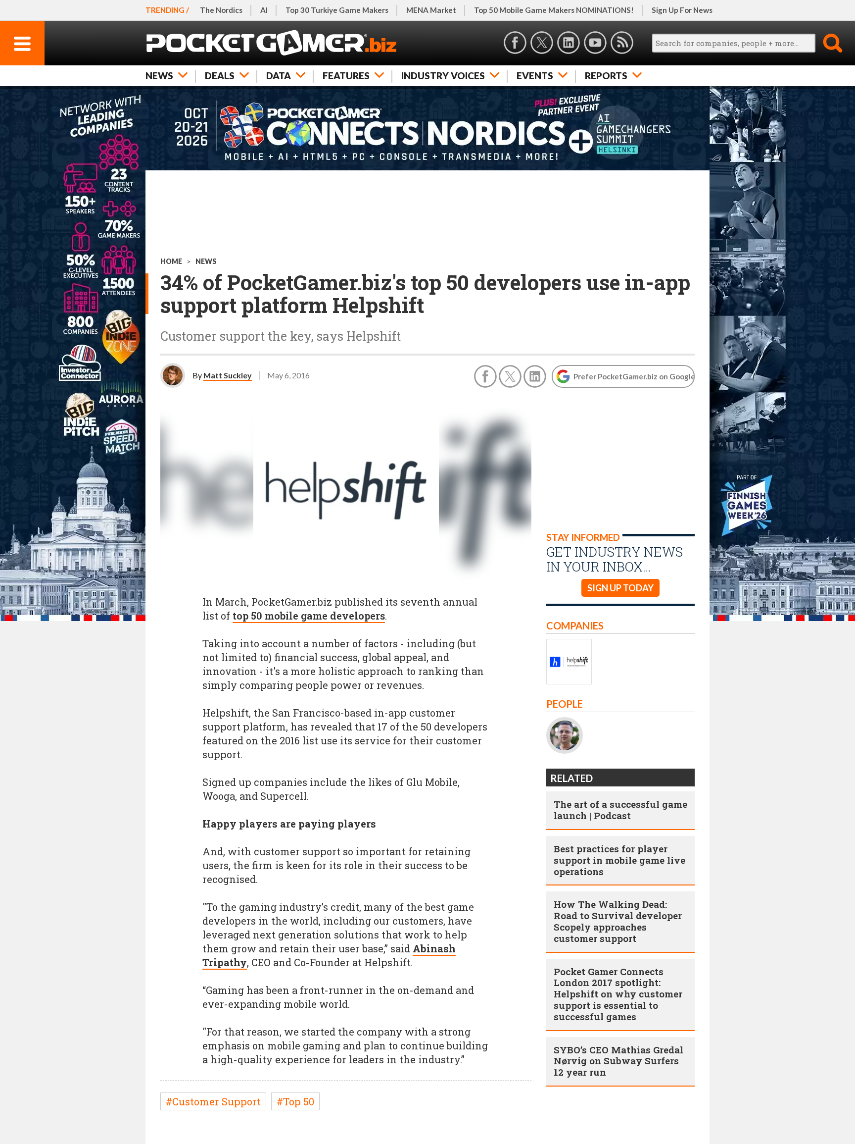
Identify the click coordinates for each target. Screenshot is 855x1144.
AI (264, 9)
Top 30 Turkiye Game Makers (336, 9)
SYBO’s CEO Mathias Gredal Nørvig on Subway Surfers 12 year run (618, 1061)
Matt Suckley (227, 375)
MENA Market (431, 9)
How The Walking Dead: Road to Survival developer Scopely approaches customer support (618, 921)
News (159, 75)
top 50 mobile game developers (309, 615)
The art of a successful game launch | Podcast (620, 810)
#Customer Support (213, 1101)
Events (535, 75)
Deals (220, 75)
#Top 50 (295, 1101)
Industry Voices (443, 75)
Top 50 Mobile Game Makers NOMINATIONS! (554, 9)
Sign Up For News (682, 9)
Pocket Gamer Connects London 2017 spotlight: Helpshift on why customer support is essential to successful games (618, 994)
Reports (606, 75)
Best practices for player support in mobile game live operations (619, 860)
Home (171, 261)
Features (346, 75)
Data (278, 75)
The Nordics (221, 9)
